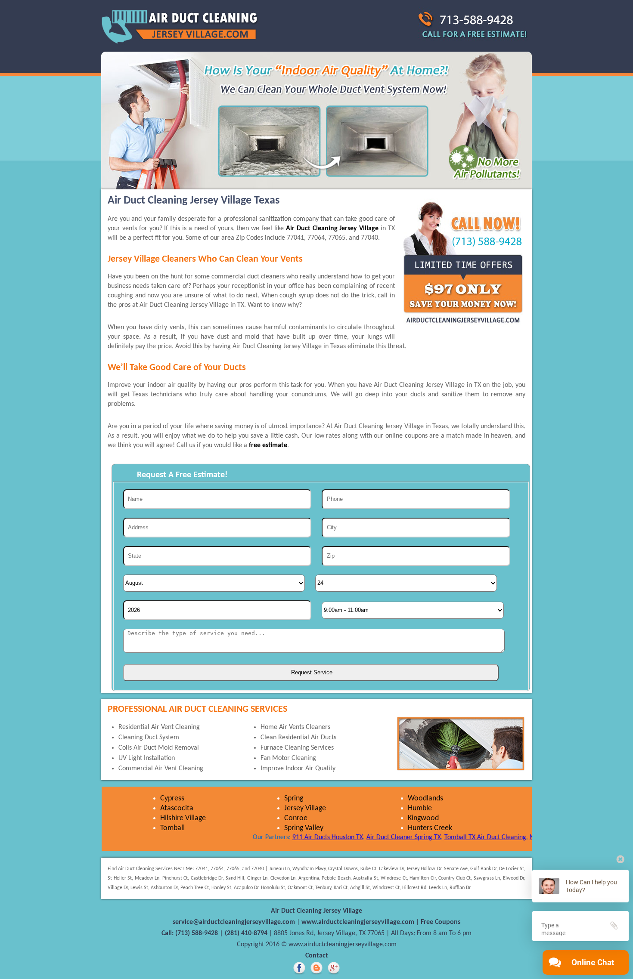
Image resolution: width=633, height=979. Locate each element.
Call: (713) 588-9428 (189, 933)
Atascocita (176, 808)
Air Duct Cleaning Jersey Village (332, 228)
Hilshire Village (183, 818)
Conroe (295, 818)
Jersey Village (305, 808)
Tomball (172, 828)
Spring (293, 798)
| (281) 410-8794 (243, 933)
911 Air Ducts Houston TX (307, 837)
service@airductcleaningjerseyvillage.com (235, 922)
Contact (316, 955)
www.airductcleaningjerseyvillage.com (358, 922)
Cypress (172, 798)
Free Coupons (440, 922)
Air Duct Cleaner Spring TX (383, 837)
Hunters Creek (430, 828)
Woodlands (425, 798)
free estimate (268, 445)
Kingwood (423, 818)
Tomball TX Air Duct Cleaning (465, 837)
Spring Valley (303, 828)
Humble (420, 808)
